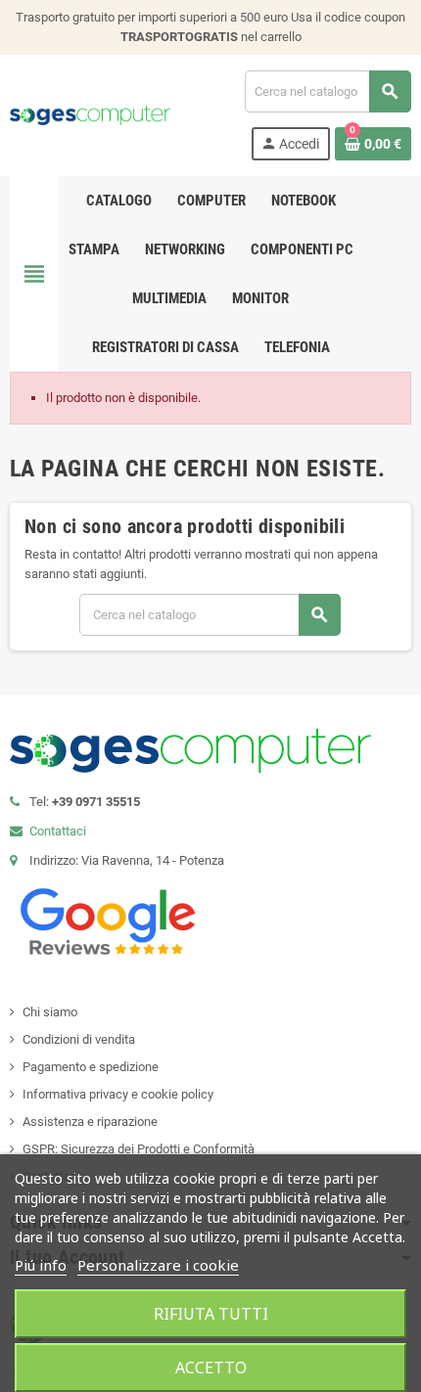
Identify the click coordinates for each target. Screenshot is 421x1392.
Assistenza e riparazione (90, 1121)
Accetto (211, 1367)
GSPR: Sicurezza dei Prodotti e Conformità (139, 1149)
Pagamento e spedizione (91, 1066)
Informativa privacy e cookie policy (118, 1094)
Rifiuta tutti (211, 1314)
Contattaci (57, 831)
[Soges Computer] (90, 115)
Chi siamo (50, 1012)
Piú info (41, 1265)
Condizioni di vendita (79, 1039)
